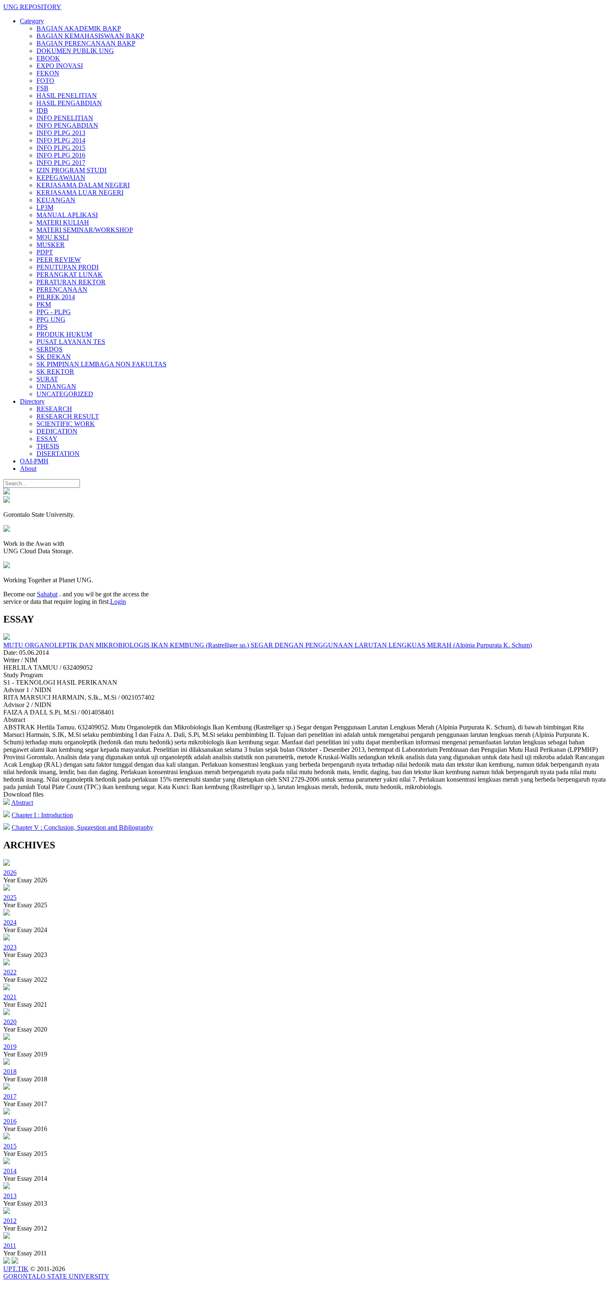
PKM (43, 304)
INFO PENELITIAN (64, 117)
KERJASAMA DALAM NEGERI (83, 185)
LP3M (44, 207)
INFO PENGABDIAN (67, 125)
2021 (10, 996)
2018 (10, 1071)
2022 (10, 972)
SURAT (47, 379)
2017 (10, 1096)
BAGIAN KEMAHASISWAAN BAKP (90, 35)
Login (118, 601)
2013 (10, 1195)
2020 (10, 1021)
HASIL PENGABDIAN (69, 103)
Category (32, 20)
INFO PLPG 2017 (60, 162)
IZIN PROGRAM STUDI (71, 170)
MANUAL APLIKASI (67, 214)
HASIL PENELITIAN (66, 95)
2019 (10, 1046)
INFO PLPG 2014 (60, 140)
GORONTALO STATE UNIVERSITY (56, 1276)
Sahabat (47, 594)
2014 (10, 1171)
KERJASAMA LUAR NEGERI (79, 192)
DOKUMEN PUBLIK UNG (75, 50)
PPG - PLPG (53, 311)
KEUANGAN (55, 199)
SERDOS (49, 349)
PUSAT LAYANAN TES (70, 341)
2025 (10, 897)
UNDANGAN (56, 386)
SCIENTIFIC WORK (65, 423)
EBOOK (48, 58)
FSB (42, 88)
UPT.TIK (16, 1268)
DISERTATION (58, 453)
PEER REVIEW (58, 259)
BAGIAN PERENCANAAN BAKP (85, 43)
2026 (10, 872)
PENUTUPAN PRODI (67, 267)
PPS (42, 326)
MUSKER (50, 244)
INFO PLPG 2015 (60, 147)
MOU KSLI (52, 237)
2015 (10, 1146)
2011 (9, 1245)
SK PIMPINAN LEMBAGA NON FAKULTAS (101, 364)
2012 (10, 1220)
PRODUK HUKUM (64, 334)
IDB (42, 110)
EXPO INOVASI (59, 65)
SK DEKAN (53, 356)
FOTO (45, 80)
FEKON (47, 73)
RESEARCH (54, 408)
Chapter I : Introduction (42, 815)
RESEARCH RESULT (67, 416)
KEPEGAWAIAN (60, 177)
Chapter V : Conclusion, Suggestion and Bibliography (82, 827)
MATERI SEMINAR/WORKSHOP (84, 229)
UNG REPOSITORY (32, 6)
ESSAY (47, 438)
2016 (10, 1121)
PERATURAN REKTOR (71, 282)
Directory (32, 401)
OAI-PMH (34, 461)
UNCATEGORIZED (64, 393)
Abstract (22, 802)
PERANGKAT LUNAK (69, 274)
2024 (10, 922)
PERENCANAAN (61, 289)
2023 (10, 947)
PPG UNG (50, 319)
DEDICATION (56, 431)
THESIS (47, 446)
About (28, 468)
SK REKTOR (55, 371)
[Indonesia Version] (6, 492)
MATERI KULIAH (62, 222)
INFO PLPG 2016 (60, 155)
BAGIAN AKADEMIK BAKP (78, 28)
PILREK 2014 (55, 296)
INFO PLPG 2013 (60, 132)
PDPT (44, 252)
